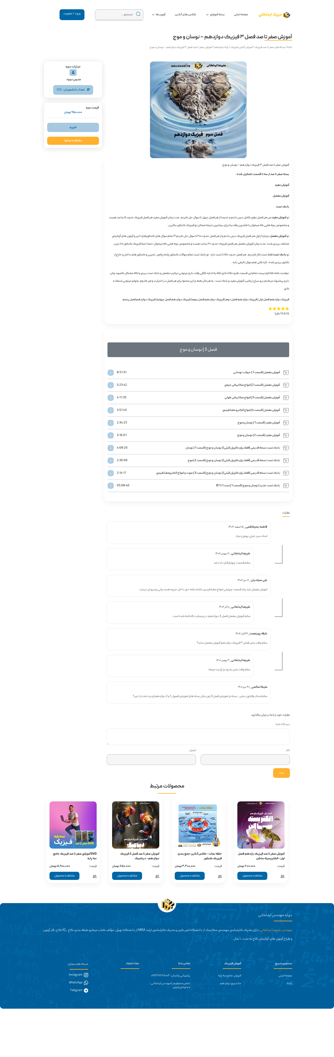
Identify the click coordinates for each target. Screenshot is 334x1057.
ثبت (281, 773)
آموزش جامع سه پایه (229, 976)
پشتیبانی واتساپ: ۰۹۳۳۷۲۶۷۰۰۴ (170, 976)
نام (288, 750)
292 (70, 90)
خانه (289, 47)
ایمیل (192, 750)
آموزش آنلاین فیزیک (242, 47)
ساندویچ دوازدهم (230, 983)
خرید (73, 127)
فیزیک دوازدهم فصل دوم (241, 300)
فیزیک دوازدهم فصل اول (274, 300)
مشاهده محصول (252, 876)
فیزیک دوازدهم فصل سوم (208, 300)
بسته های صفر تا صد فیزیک (270, 47)
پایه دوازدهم (221, 47)
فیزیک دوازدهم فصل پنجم (139, 300)
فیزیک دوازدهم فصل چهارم (174, 300)
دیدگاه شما (283, 724)
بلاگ (289, 983)
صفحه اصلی (285, 976)
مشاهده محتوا (73, 141)
